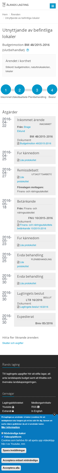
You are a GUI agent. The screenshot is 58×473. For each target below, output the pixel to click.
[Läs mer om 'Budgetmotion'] (28, 50)
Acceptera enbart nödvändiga (20, 460)
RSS (34, 407)
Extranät (7, 411)
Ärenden (15, 14)
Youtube (7, 407)
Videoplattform (12, 436)
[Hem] (24, 6)
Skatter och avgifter (12, 343)
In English (36, 411)
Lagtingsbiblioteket (12, 402)
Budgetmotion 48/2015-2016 (35, 143)
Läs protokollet (28, 160)
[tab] (5, 89)
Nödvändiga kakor (15, 433)
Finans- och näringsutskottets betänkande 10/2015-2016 (34, 226)
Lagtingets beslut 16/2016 (34, 306)
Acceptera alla (11, 468)
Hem (5, 14)
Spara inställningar (14, 450)
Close (54, 414)
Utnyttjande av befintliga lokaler (22, 18)
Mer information (10, 427)
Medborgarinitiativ (41, 402)
